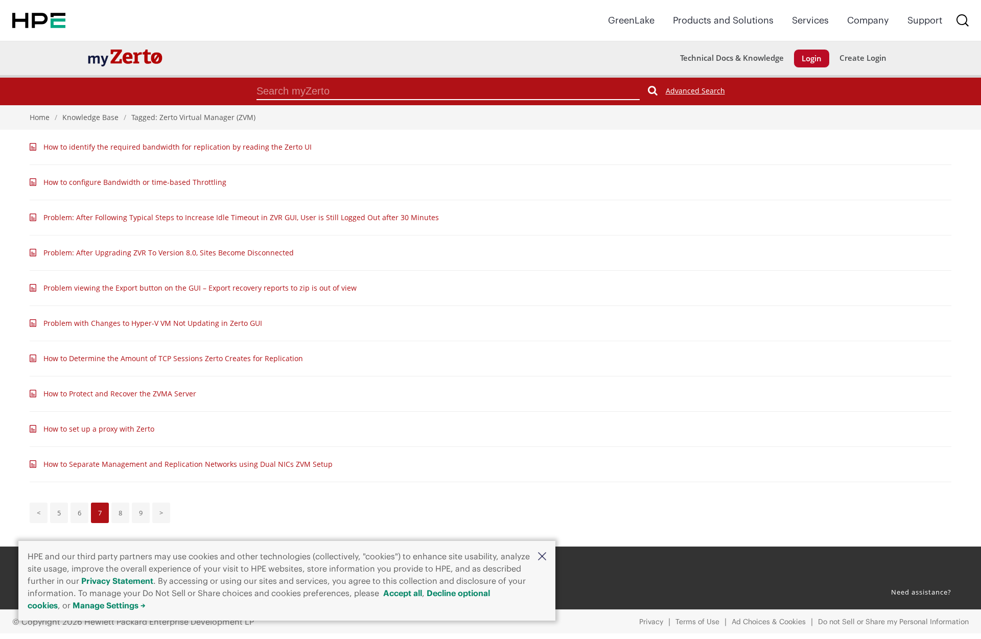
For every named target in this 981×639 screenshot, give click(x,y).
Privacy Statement (117, 581)
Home (40, 117)
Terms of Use (697, 621)
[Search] (962, 20)
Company (868, 20)
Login (812, 58)
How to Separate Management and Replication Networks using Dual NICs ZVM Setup (188, 464)
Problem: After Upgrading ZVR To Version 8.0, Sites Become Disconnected (168, 252)
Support (924, 20)
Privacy (651, 621)
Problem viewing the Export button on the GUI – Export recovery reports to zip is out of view (200, 288)
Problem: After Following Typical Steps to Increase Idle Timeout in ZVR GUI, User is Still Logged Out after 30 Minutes (241, 217)
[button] (542, 555)
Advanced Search (695, 91)
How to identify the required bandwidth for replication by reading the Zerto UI (177, 147)
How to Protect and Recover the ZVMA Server (119, 393)
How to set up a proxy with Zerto (98, 429)
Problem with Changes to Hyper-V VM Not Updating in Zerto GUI (152, 323)
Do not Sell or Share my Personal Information (893, 621)
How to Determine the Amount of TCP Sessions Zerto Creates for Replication (173, 358)
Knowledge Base (90, 117)
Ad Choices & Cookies (769, 621)
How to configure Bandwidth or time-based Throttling (134, 182)
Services (810, 20)
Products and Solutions (723, 20)
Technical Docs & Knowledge (732, 58)
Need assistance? (921, 592)
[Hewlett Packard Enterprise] (38, 20)
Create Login (862, 58)
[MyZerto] (125, 57)
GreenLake (631, 20)
